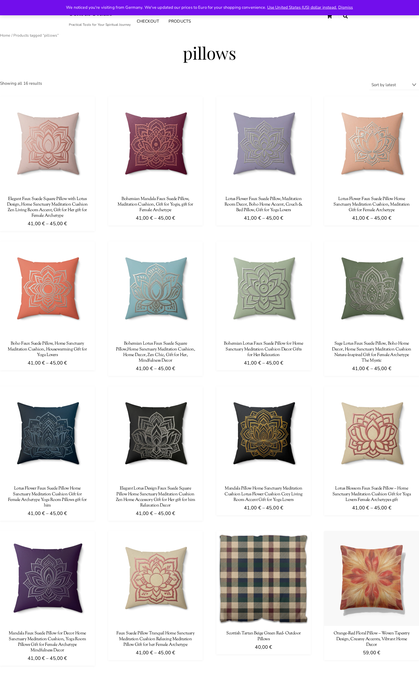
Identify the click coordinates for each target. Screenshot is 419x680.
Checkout (148, 21)
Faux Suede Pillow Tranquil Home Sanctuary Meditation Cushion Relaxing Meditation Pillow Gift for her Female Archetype (155, 639)
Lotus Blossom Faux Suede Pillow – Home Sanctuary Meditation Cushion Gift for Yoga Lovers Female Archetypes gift (371, 494)
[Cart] (329, 16)
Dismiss (345, 7)
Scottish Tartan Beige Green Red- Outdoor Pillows (263, 636)
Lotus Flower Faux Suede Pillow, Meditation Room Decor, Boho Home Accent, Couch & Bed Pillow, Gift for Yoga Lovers (264, 204)
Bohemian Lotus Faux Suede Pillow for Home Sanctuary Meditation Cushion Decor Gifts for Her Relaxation (263, 349)
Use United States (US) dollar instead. (302, 7)
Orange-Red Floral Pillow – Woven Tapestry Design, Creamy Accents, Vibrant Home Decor (372, 639)
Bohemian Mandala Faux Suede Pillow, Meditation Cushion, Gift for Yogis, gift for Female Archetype (155, 204)
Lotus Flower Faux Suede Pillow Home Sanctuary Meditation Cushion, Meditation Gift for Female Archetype (371, 204)
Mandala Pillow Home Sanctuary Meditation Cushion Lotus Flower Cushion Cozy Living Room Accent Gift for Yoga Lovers (264, 494)
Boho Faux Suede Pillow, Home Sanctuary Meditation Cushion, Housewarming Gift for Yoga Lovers (47, 349)
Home (5, 35)
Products (180, 21)
